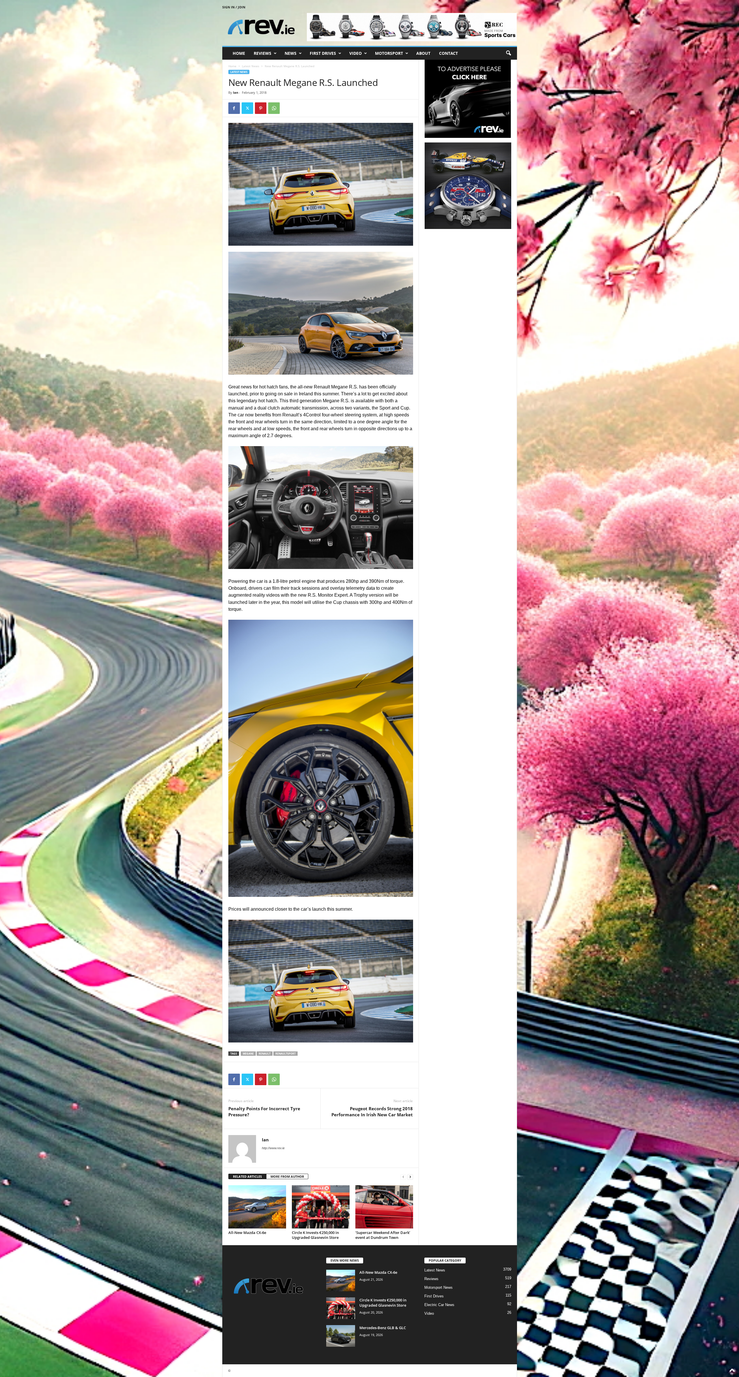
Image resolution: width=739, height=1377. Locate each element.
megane (248, 1053)
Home (239, 53)
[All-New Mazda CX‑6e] (257, 1206)
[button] (508, 53)
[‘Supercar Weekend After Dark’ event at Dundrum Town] (384, 1206)
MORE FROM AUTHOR (287, 1176)
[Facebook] (234, 108)
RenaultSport (285, 1053)
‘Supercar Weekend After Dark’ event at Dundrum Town (382, 1235)
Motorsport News (438, 1287)
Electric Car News (439, 1305)
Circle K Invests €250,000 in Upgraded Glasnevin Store (315, 1235)
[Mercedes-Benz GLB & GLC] (340, 1336)
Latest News (250, 66)
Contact (448, 53)
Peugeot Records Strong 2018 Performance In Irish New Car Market (372, 1111)
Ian (235, 92)
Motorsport (389, 53)
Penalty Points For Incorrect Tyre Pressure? (264, 1111)
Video (355, 53)
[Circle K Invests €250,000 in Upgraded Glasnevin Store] (321, 1206)
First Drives (323, 53)
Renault (264, 1053)
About (423, 53)
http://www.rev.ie (273, 1148)
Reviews (262, 53)
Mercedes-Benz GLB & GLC (382, 1327)
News (290, 53)
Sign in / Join (233, 7)
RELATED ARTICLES (247, 1176)
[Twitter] (247, 108)
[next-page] (410, 1177)
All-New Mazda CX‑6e (247, 1232)
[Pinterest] (260, 108)
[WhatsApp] (274, 108)
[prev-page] (403, 1177)
